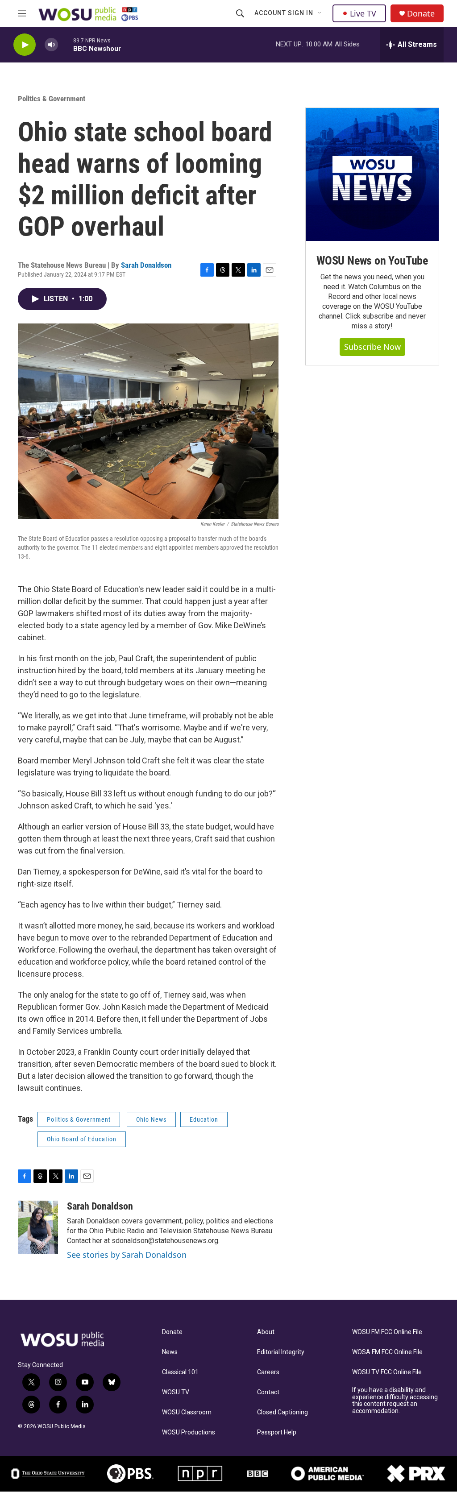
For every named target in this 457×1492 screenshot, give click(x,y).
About (265, 1332)
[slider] (65, 44)
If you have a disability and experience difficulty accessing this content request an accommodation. (395, 1401)
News (170, 1352)
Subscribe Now (372, 346)
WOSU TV (175, 1392)
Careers (268, 1372)
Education (204, 1119)
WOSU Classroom (187, 1412)
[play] (24, 45)
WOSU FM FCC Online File (387, 1332)
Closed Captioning (282, 1412)
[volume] (51, 45)
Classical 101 (180, 1372)
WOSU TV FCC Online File (387, 1372)
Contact (268, 1392)
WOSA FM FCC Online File (387, 1352)
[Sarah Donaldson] (38, 1227)
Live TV (363, 13)
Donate (421, 13)
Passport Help (276, 1432)
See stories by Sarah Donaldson (127, 1254)
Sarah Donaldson (146, 265)
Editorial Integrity (280, 1352)
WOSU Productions (188, 1432)
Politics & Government (51, 98)
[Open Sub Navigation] (320, 13)
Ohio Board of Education (81, 1139)
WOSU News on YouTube (372, 260)
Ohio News (151, 1119)
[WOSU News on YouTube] (372, 174)
